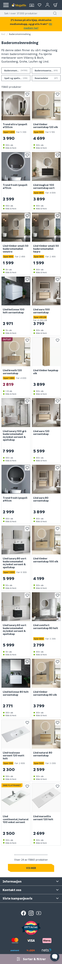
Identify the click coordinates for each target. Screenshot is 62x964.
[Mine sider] (39, 5)
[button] (55, 13)
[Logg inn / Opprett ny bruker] (47, 5)
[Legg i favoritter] (27, 94)
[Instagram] (31, 913)
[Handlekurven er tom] (55, 5)
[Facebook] (23, 913)
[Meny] (6, 5)
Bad (3, 34)
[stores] (32, 5)
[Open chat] (54, 956)
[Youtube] (38, 913)
